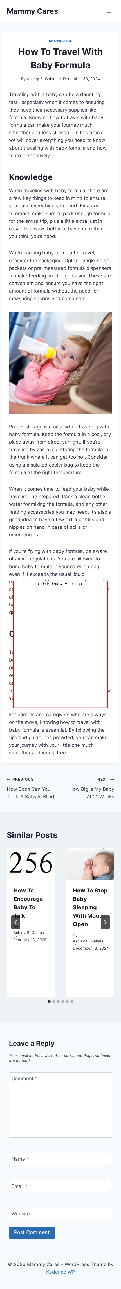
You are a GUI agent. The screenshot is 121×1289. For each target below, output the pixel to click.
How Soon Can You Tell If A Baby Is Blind (30, 788)
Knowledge (60, 41)
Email (20, 1186)
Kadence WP (60, 1272)
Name (20, 1159)
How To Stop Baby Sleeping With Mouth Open (90, 907)
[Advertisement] (60, 647)
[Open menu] (109, 11)
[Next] (105, 922)
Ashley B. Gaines (42, 78)
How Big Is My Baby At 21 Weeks (91, 788)
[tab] (49, 1001)
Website (21, 1213)
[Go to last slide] (15, 922)
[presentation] (31, 864)
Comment (24, 1078)
